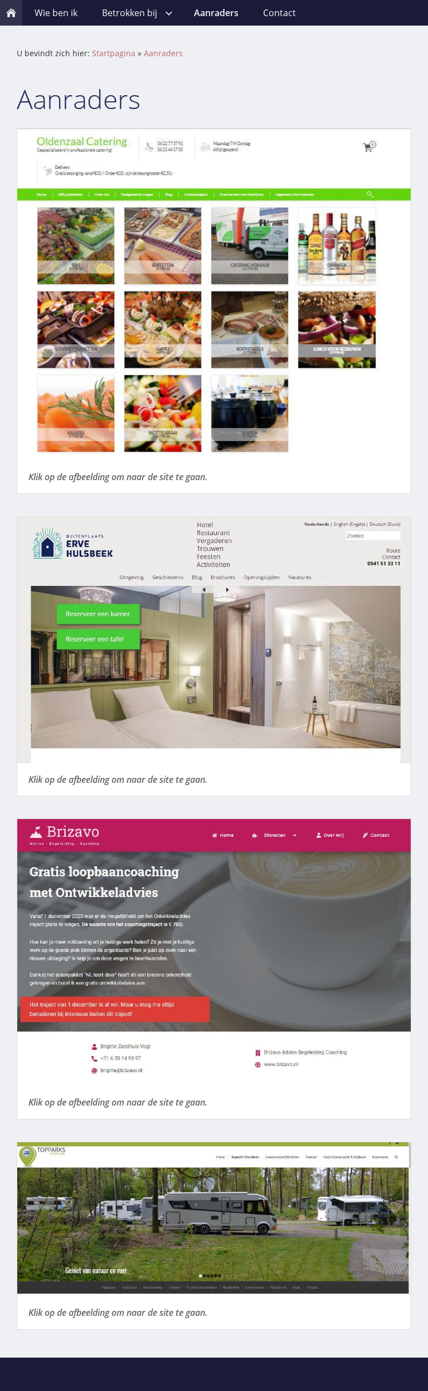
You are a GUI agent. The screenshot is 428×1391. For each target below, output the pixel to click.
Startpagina (113, 53)
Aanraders (163, 53)
